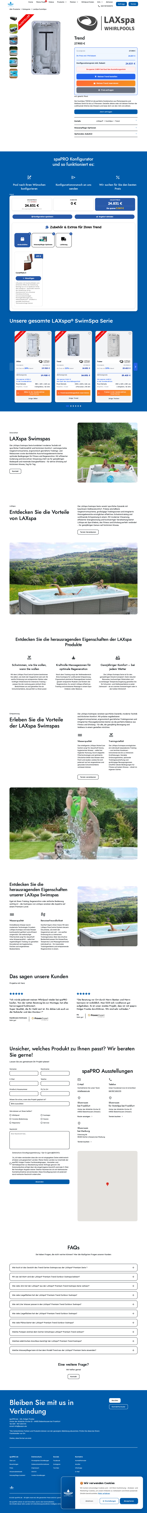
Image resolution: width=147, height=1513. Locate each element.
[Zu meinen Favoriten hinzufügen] (49, 333)
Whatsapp (78, 1468)
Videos (51, 2)
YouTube (56, 1468)
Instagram (56, 1464)
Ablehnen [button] (89, 1501)
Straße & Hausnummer (18, 1089)
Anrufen (115, 1400)
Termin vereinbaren (88, 777)
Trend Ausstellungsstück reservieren (73, 393)
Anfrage (121, 4)
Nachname (45, 1069)
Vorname (13, 1069)
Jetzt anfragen (106, 112)
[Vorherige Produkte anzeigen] (12, 367)
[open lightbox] (45, 47)
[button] (62, 2)
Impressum (35, 1468)
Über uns (12, 1460)
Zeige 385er (33, 399)
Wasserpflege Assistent (17, 1475)
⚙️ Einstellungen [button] (109, 1501)
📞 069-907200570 (105, 6)
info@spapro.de (84, 1091)
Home (30, 2)
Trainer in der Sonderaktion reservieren (112, 393)
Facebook (56, 1460)
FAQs (11, 1468)
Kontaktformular (118, 1407)
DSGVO (33, 1472)
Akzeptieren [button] (129, 1501)
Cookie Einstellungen (38, 1475)
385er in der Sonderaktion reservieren (30, 393)
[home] (10, 3)
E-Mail (12, 1079)
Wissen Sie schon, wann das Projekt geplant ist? (28, 1099)
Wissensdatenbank (16, 1472)
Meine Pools (41, 1)
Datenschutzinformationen (40, 1464)
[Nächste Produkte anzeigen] (136, 367)
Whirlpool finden (87, 2)
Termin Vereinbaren (88, 532)
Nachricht (13, 1129)
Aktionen (109, 2)
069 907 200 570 (115, 1091)
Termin (133, 4)
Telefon (43, 1079)
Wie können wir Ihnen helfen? (21, 1111)
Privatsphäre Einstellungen (40, 1460)
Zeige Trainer (114, 399)
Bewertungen (14, 1464)
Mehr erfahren (104, 1493)
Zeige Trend (73, 398)
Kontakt (15, 471)
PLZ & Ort (44, 1089)
